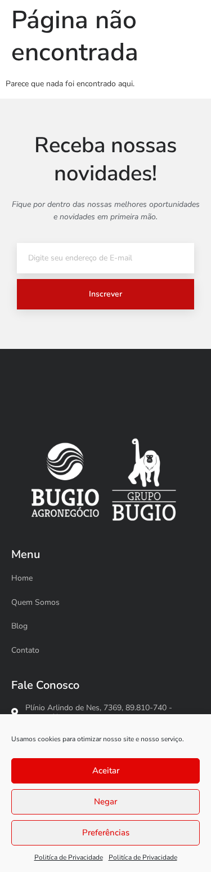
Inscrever (105, 294)
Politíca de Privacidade (68, 857)
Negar (105, 801)
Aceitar (105, 770)
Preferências (105, 832)
